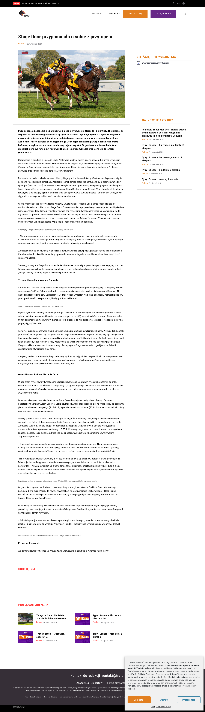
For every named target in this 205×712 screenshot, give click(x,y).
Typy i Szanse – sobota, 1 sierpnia (160, 179)
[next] (112, 3)
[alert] (164, 63)
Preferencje (188, 699)
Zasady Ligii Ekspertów (89, 682)
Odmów (164, 699)
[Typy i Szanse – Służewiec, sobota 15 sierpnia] (25, 637)
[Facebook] (173, 3)
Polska (21, 44)
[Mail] (178, 3)
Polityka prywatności (161, 706)
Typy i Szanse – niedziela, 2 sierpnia (161, 169)
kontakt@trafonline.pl (118, 676)
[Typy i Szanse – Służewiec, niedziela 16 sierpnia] (82, 619)
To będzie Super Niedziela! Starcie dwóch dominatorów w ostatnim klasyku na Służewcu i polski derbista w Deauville (164, 132)
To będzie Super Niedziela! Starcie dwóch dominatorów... (52, 617)
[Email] (42, 580)
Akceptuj (139, 699)
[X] (28, 580)
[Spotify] (183, 3)
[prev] (108, 3)
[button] (184, 13)
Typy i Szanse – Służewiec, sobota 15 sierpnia (41, 3)
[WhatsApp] (35, 580)
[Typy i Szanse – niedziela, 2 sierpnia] (82, 637)
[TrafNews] (33, 14)
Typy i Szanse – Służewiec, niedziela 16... (107, 617)
